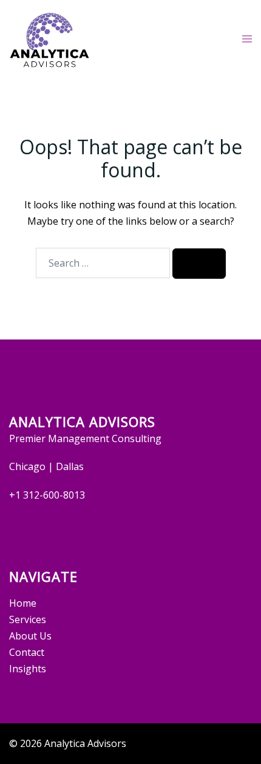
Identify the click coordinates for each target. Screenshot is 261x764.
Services (27, 619)
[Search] (199, 263)
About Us (30, 636)
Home (22, 603)
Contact (26, 652)
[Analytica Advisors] (49, 38)
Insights (27, 668)
